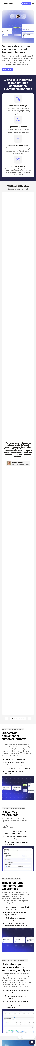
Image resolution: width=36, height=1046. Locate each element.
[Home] (7, 3)
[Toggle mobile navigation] (33, 3)
